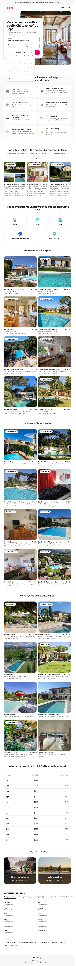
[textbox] (15, 47)
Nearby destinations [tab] (10, 897)
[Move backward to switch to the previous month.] (10, 52)
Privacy (27, 963)
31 (13, 79)
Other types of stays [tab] (25, 897)
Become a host (65, 8)
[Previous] (33, 158)
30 (10, 79)
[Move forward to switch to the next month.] (31, 52)
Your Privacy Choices (43, 963)
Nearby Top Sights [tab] (40, 897)
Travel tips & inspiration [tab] (66, 897)
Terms (33, 963)
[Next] (40, 158)
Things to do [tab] (52, 897)
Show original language (52, 2)
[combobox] (23, 40)
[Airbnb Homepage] (8, 8)
